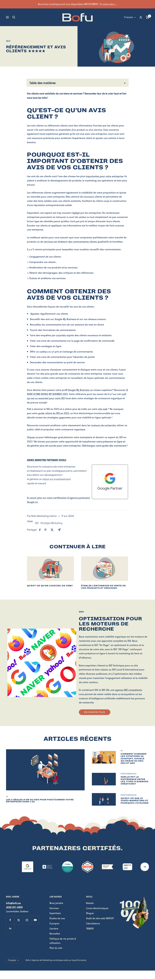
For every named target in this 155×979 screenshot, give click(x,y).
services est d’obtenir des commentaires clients (70, 241)
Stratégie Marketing (51, 523)
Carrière (53, 928)
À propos (54, 923)
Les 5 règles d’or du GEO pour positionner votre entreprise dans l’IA (40, 801)
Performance (129, 774)
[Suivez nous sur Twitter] (18, 920)
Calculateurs (93, 923)
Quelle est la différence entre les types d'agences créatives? (134, 780)
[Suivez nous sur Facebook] (10, 920)
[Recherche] (13, 17)
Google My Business (79, 390)
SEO (8, 41)
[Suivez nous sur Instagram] (27, 920)
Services (54, 908)
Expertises (55, 913)
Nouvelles (54, 933)
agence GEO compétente (128, 690)
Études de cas (57, 918)
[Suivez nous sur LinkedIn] (10, 928)
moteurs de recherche (103, 425)
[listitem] (40, 530)
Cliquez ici (32, 437)
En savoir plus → (108, 4)
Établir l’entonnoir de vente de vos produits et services (103, 587)
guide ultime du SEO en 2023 (53, 413)
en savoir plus (94, 712)
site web (102, 409)
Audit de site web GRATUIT (100, 918)
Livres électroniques (97, 908)
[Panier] (147, 17)
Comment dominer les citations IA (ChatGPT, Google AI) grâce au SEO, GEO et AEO (134, 758)
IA (7, 796)
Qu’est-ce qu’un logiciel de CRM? (50, 586)
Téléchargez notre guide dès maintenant (104, 445)
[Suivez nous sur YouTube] (35, 920)
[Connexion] (140, 17)
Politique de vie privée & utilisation (62, 941)
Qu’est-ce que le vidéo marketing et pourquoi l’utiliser (134, 800)
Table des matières (43, 83)
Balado (90, 903)
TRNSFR (90, 928)
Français (128, 17)
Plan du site (55, 948)
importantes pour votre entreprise (104, 176)
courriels (61, 335)
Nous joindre (56, 903)
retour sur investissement (56, 479)
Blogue (90, 913)
